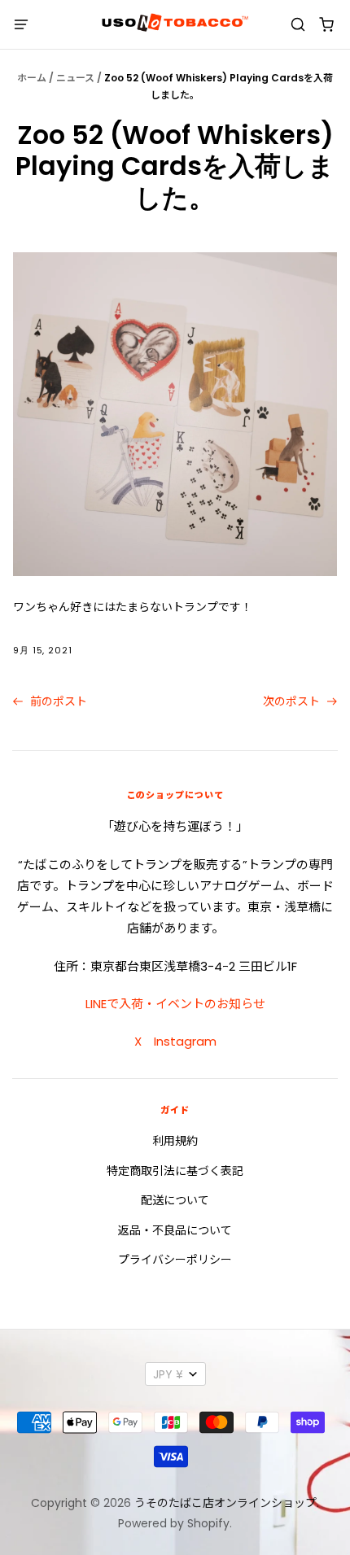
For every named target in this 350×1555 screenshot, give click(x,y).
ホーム (31, 78)
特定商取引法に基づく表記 (175, 1171)
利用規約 (175, 1141)
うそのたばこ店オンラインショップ (225, 1503)
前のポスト (57, 701)
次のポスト (293, 701)
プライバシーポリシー (175, 1259)
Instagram (185, 1041)
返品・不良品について (175, 1230)
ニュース (75, 78)
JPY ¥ (168, 1374)
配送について (175, 1200)
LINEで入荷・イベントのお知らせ (175, 1003)
